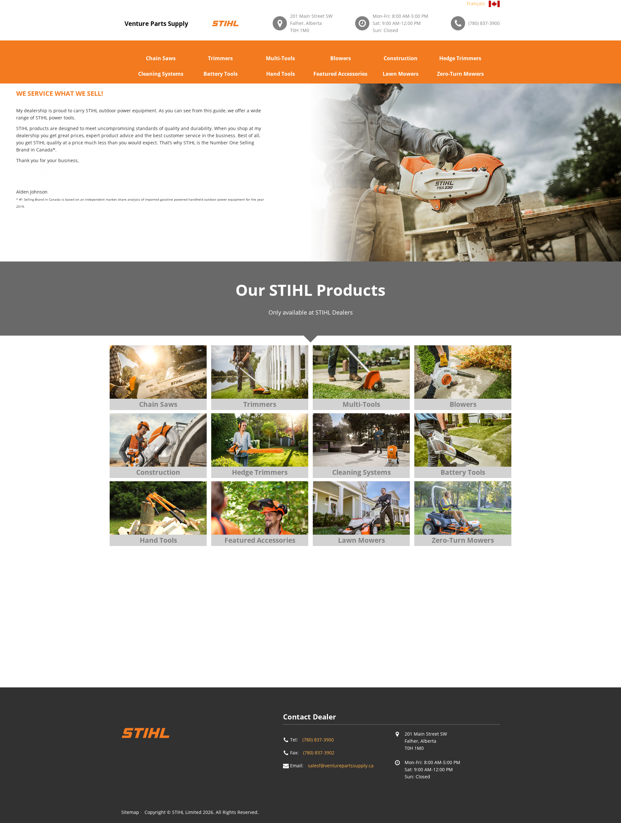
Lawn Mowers (401, 73)
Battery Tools (220, 73)
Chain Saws (161, 58)
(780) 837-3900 (484, 23)
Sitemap (130, 812)
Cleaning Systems (160, 73)
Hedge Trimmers (460, 58)
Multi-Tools (280, 58)
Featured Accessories (340, 73)
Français (476, 3)
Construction (401, 58)
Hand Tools (280, 73)
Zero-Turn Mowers (460, 73)
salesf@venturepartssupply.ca (341, 765)
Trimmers (220, 58)
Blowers (340, 58)
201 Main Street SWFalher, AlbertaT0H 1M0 (311, 23)
